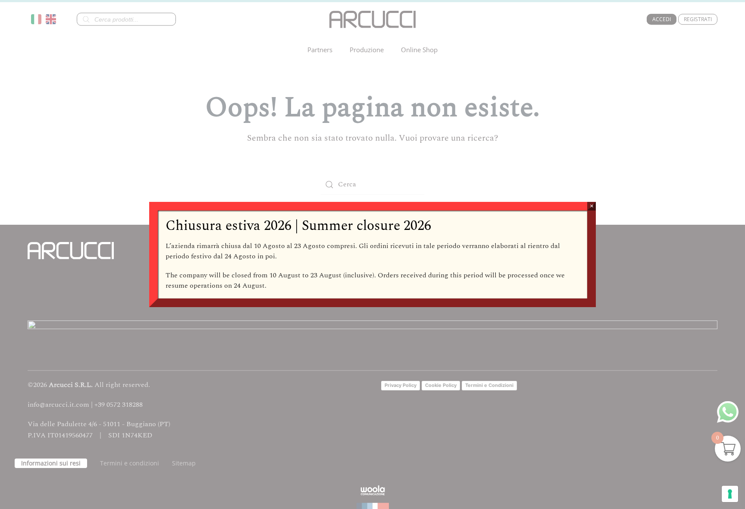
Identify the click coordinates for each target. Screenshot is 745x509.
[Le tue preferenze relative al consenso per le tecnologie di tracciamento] (730, 494)
